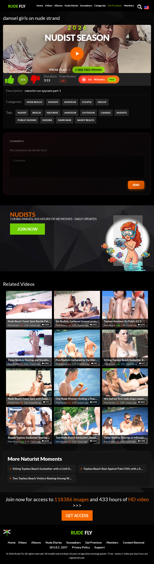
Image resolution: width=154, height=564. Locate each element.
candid (105, 112)
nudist (22, 112)
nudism (47, 120)
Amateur (70, 101)
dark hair (64, 120)
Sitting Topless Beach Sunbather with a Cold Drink (44, 468)
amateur (70, 112)
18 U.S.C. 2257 (58, 547)
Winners (99, 79)
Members (129, 5)
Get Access (77, 515)
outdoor (88, 112)
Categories (100, 5)
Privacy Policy (81, 547)
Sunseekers (86, 5)
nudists (122, 112)
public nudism (27, 120)
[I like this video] (10, 78)
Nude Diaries (71, 5)
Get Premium (115, 5)
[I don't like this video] (35, 78)
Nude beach (34, 101)
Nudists (53, 101)
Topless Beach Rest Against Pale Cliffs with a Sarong (114, 468)
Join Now (27, 229)
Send (136, 185)
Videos (48, 5)
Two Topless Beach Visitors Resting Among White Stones (44, 478)
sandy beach (85, 120)
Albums (58, 5)
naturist (52, 112)
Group (102, 101)
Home (39, 5)
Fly (16, 6)
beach (36, 112)
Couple (87, 101)
